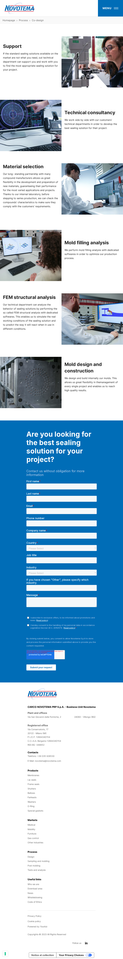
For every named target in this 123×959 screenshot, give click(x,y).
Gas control (33, 838)
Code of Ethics (35, 902)
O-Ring (31, 806)
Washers (32, 802)
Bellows (31, 793)
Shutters (32, 788)
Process (23, 20)
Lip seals (32, 779)
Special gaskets (35, 810)
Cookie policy (34, 921)
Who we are (33, 884)
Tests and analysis (37, 870)
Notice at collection (42, 955)
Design (31, 856)
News (30, 893)
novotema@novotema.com (48, 761)
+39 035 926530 (45, 756)
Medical (31, 825)
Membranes (33, 775)
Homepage (9, 20)
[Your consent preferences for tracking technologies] (5, 954)
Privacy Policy (34, 916)
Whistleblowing (35, 897)
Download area (35, 888)
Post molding (34, 865)
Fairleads (32, 797)
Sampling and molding (39, 861)
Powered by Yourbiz (37, 926)
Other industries (35, 842)
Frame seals (33, 784)
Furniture (32, 833)
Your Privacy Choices (71, 955)
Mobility (31, 829)
